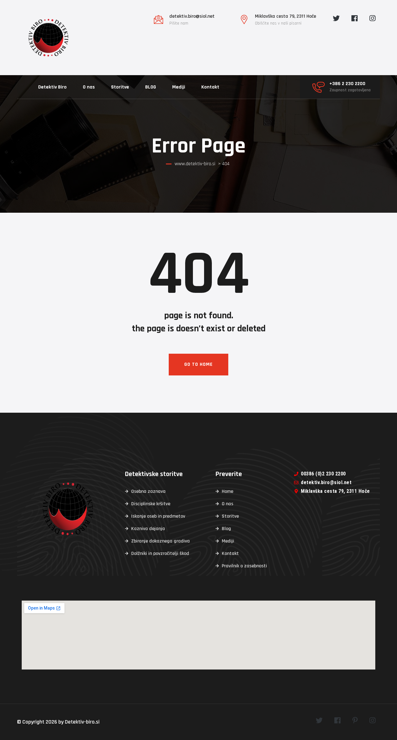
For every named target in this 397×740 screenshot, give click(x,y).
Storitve (120, 87)
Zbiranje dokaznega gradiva (160, 541)
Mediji (178, 87)
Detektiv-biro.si (82, 721)
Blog (226, 528)
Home (227, 491)
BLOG (150, 87)
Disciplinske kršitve (150, 504)
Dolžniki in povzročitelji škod (160, 553)
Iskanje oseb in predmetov (158, 516)
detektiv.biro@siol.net (192, 16)
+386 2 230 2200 (347, 84)
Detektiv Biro (52, 87)
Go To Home (198, 364)
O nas (89, 87)
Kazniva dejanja (148, 528)
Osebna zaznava (148, 491)
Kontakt (210, 87)
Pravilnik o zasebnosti (244, 566)
